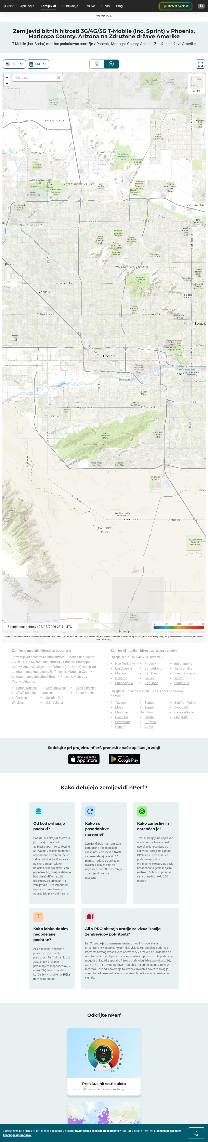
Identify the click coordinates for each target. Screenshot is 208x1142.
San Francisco (184, 673)
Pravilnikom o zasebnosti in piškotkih (97, 1130)
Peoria (149, 717)
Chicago (121, 673)
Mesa (119, 707)
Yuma (149, 727)
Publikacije (70, 6)
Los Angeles (124, 668)
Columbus (181, 683)
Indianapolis (183, 664)
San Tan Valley (185, 702)
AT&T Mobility (26, 693)
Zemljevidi (48, 6)
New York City (125, 664)
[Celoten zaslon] (200, 64)
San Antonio (153, 668)
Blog (119, 6)
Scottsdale (122, 722)
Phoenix (150, 664)
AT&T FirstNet (85, 688)
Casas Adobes (184, 712)
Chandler (121, 712)
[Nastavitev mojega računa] (201, 6)
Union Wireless (26, 688)
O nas (105, 6)
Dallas (149, 678)
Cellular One (54, 698)
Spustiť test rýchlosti (175, 6)
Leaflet (7, 636)
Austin (178, 678)
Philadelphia (124, 683)
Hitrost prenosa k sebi (111, 64)
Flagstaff (180, 717)
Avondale (181, 707)
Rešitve (89, 6)
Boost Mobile (85, 693)
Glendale (121, 717)
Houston (121, 678)
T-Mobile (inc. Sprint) (66, 667)
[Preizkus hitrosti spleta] (104, 1053)
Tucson (120, 702)
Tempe (149, 702)
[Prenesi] (83, 759)
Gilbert (120, 727)
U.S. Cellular (54, 702)
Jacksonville (183, 668)
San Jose (151, 683)
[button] (7, 77)
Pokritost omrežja (97, 64)
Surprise (150, 722)
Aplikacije (27, 6)
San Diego (152, 673)
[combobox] (14, 64)
